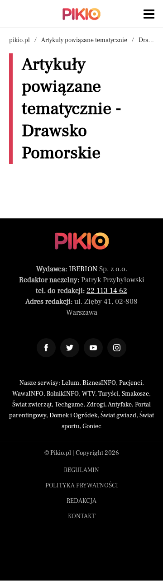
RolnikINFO (63, 394)
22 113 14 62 (106, 290)
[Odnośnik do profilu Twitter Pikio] (69, 347)
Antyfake (120, 405)
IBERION (83, 269)
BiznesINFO (99, 383)
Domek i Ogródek (73, 415)
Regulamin (81, 470)
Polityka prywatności (81, 486)
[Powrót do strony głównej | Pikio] (81, 14)
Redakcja (81, 501)
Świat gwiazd (118, 415)
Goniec (91, 426)
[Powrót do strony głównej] (82, 241)
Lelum (70, 383)
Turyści (108, 394)
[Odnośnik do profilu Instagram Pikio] (116, 347)
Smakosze (135, 394)
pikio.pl (19, 40)
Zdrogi (95, 405)
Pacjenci (130, 383)
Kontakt (82, 516)
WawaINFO (27, 394)
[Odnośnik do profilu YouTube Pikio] (93, 347)
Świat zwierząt (32, 405)
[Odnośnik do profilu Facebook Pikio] (46, 347)
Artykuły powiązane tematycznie (84, 40)
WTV (88, 394)
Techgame (69, 405)
